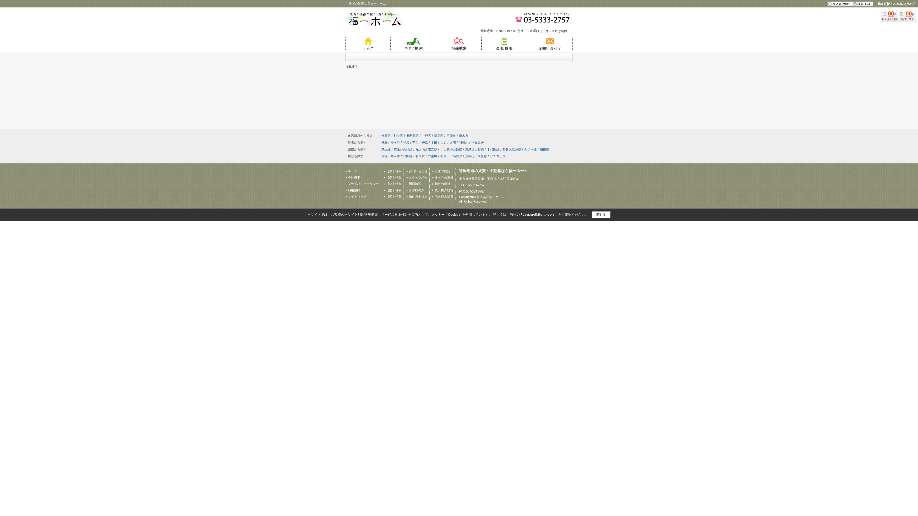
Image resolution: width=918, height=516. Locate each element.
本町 (434, 142)
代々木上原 (498, 156)
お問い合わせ (418, 171)
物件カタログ (418, 196)
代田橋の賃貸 (444, 190)
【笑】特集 (394, 184)
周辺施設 (415, 184)
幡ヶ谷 (395, 142)
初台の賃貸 (442, 184)
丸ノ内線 (530, 149)
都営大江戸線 (512, 149)
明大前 (420, 156)
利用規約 (354, 190)
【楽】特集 (394, 196)
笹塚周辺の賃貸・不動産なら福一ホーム (493, 171)
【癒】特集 (394, 190)
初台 (443, 156)
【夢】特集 (394, 171)
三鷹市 (451, 136)
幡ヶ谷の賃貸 (444, 177)
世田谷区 (412, 136)
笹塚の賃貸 (442, 171)
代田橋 (407, 156)
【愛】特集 (394, 177)
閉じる (601, 214)
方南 (453, 142)
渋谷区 (386, 136)
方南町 (432, 156)
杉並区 (398, 136)
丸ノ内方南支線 (426, 149)
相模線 (544, 149)
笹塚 (384, 142)
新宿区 (438, 136)
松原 (425, 142)
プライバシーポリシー (363, 184)
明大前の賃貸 (444, 196)
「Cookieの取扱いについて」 (539, 214)
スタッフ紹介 (418, 177)
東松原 (482, 156)
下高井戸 (477, 142)
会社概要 (354, 177)
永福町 (470, 156)
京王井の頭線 (403, 149)
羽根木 (463, 142)
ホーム (352, 171)
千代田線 (493, 149)
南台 (415, 142)
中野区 (426, 136)
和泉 (406, 142)
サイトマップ (357, 196)
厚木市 (463, 136)
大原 (443, 142)
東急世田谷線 (474, 149)
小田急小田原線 (451, 149)
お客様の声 (416, 190)
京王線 (386, 149)
